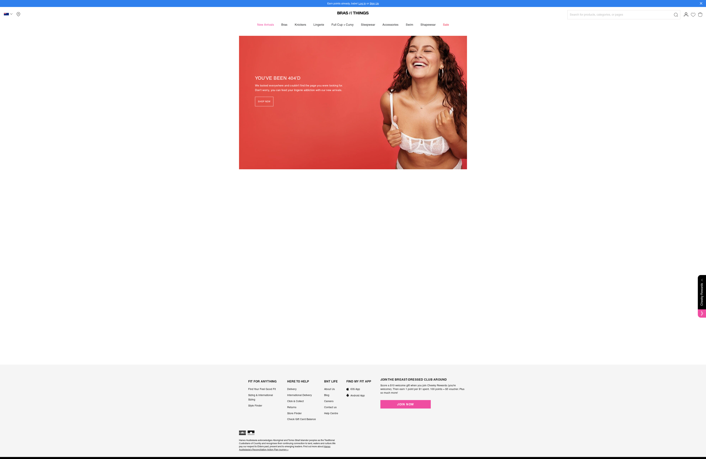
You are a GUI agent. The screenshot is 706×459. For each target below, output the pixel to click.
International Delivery (299, 395)
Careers (329, 401)
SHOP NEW (264, 101)
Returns (291, 407)
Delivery (292, 389)
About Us (329, 389)
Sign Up (374, 3)
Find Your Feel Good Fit (262, 389)
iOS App (355, 389)
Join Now (405, 404)
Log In (362, 3)
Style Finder (255, 405)
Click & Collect (295, 401)
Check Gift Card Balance (301, 419)
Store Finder (294, 413)
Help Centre (331, 413)
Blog (326, 395)
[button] (9, 15)
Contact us (330, 407)
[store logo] (353, 12)
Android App (357, 395)
